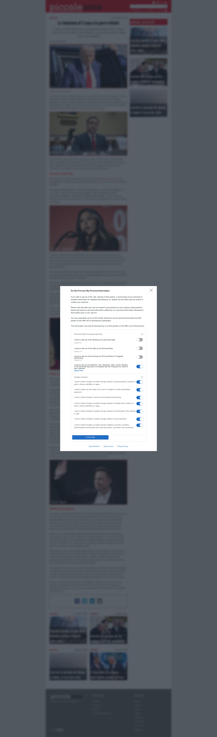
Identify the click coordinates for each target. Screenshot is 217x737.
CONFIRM (90, 437)
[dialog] (108, 368)
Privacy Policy (122, 446)
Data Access (108, 446)
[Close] (152, 291)
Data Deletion (94, 446)
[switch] (139, 339)
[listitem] (108, 334)
